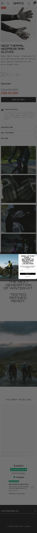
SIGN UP (28, 273)
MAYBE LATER (27, 276)
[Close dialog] (36, 255)
